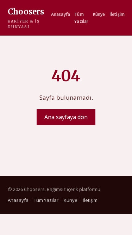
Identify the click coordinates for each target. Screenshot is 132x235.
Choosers (26, 18)
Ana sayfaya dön (66, 117)
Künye (99, 14)
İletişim (117, 14)
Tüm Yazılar (81, 17)
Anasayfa (60, 14)
